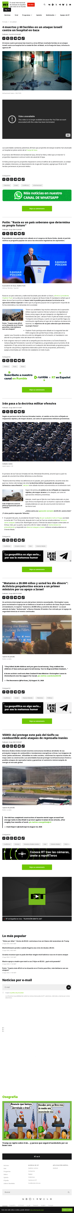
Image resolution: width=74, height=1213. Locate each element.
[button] (37, 896)
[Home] (5, 5)
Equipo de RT (65, 15)
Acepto (14, 993)
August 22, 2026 (36, 827)
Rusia (22, 366)
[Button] (44, 4)
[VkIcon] (49, 4)
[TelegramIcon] (59, 4)
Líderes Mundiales (9, 1183)
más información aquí (37, 1210)
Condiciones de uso (34, 1183)
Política (6, 366)
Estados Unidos (20, 546)
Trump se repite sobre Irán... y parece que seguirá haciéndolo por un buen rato (35, 1144)
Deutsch (35, 1205)
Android (55, 1168)
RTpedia (6, 1180)
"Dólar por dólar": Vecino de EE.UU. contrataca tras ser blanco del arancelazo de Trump (35, 941)
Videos (6, 1174)
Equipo (30, 1174)
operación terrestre (46, 511)
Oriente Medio (40, 546)
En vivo (31, 4)
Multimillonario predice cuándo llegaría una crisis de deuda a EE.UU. (28, 948)
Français (50, 1205)
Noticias (7, 15)
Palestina (7, 185)
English (43, 1205)
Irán (30, 546)
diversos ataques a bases (36, 527)
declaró (26, 485)
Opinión (39, 15)
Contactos (31, 1171)
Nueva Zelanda (27, 698)
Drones (17, 844)
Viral (16, 15)
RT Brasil (21, 1205)
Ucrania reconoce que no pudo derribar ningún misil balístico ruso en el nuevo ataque (35, 954)
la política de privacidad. (17, 993)
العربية (28, 1205)
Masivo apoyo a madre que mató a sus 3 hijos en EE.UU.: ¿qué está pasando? (31, 961)
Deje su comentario (37, 208)
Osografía (10, 1097)
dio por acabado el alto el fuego (51, 518)
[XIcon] (56, 4)
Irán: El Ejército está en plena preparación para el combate (12, 505)
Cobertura (31, 1177)
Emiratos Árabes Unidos (31, 844)
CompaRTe (12, 1205)
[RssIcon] (47, 1199)
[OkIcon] (66, 4)
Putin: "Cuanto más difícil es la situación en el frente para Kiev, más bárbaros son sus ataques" (12, 326)
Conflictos (25, 185)
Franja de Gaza (31, 150)
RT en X (37, 1156)
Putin (14, 366)
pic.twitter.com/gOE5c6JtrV (40, 822)
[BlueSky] (63, 4)
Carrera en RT (32, 1180)
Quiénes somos (33, 1168)
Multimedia (50, 15)
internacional (37, 185)
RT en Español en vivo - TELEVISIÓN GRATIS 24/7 (23, 919)
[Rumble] (52, 4)
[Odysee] (30, 1199)
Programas (26, 15)
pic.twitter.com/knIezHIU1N (49, 676)
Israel (16, 185)
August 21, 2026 (37, 680)
